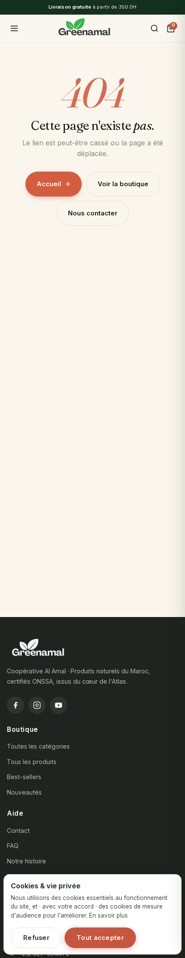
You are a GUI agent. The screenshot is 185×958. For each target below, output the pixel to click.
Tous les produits (31, 761)
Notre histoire (26, 861)
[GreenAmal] (84, 28)
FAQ (12, 845)
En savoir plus (108, 915)
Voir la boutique (123, 184)
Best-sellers (24, 776)
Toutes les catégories (38, 746)
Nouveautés (24, 792)
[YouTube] (58, 705)
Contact (18, 830)
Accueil (49, 184)
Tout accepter (100, 938)
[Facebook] (15, 705)
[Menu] (14, 28)
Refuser (36, 938)
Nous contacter (92, 213)
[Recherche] (154, 28)
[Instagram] (37, 705)
